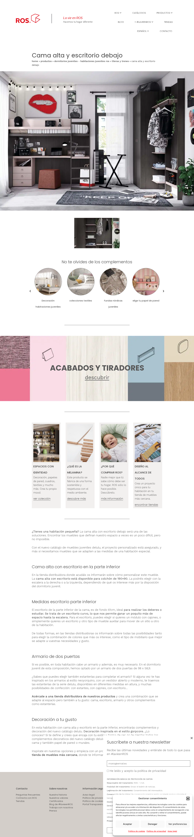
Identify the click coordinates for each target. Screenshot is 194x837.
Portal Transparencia (94, 804)
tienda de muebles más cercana (54, 755)
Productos (163, 12)
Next (162, 291)
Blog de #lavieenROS (61, 804)
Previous (29, 291)
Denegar (152, 824)
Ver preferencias (177, 824)
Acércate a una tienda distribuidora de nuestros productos (73, 696)
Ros (117, 12)
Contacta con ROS (26, 797)
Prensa (53, 810)
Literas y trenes (120, 61)
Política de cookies (136, 831)
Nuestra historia (58, 794)
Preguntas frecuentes (28, 794)
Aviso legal (172, 831)
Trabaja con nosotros (61, 807)
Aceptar (127, 824)
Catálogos (139, 12)
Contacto (166, 30)
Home (35, 61)
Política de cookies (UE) (96, 801)
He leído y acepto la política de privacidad (138, 771)
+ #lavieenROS (142, 21)
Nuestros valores (58, 797)
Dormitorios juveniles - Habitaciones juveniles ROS (81, 61)
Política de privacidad (156, 831)
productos (46, 61)
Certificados (56, 801)
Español (142, 30)
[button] (187, 798)
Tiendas (168, 21)
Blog (121, 21)
